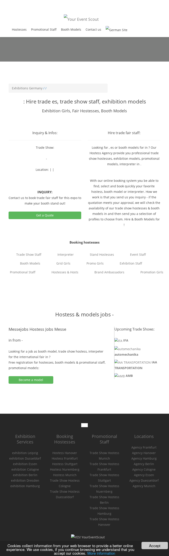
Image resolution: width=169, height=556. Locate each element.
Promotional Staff (44, 29)
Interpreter (65, 254)
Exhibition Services (25, 439)
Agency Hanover (144, 453)
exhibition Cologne (25, 469)
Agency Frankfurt (143, 447)
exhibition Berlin (25, 475)
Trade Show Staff (28, 254)
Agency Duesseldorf (144, 480)
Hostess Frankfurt (65, 458)
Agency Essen (144, 475)
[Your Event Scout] (81, 18)
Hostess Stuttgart (64, 464)
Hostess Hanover (64, 453)
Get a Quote (45, 215)
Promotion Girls (151, 272)
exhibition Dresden (25, 480)
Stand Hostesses (102, 254)
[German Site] (116, 30)
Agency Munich (144, 486)
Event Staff (138, 254)
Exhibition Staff (131, 263)
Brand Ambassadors (109, 272)
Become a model (31, 380)
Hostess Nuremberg (64, 469)
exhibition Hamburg (25, 486)
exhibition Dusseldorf (25, 458)
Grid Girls (63, 263)
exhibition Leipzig (25, 453)
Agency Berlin (144, 464)
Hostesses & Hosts (64, 272)
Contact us (93, 29)
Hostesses (19, 29)
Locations (144, 436)
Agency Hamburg (144, 458)
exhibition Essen (25, 464)
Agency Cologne (144, 469)
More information (101, 553)
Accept (154, 545)
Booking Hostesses (64, 439)
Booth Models (71, 29)
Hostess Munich (65, 475)
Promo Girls (95, 263)
